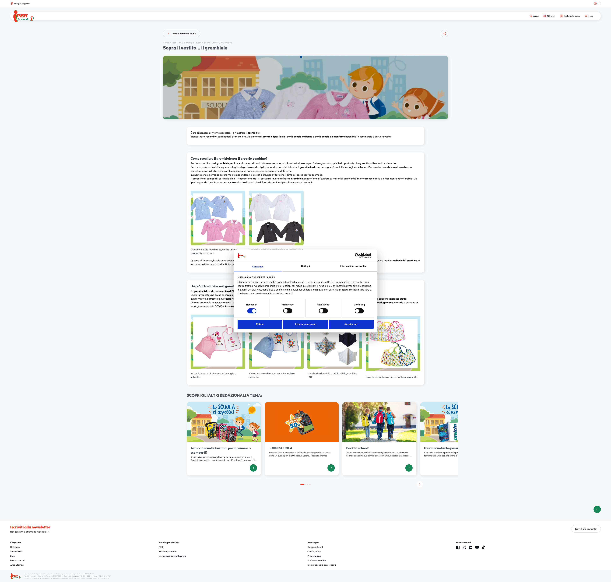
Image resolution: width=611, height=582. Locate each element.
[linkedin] (471, 547)
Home (166, 42)
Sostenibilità (16, 551)
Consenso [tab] (257, 266)
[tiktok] (483, 547)
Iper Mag (177, 42)
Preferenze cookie (316, 560)
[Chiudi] (443, 46)
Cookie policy (314, 551)
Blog (12, 555)
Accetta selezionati (305, 324)
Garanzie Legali (315, 547)
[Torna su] (597, 509)
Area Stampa (17, 564)
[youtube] (477, 547)
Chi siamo (15, 547)
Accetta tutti (351, 324)
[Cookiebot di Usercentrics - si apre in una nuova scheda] (360, 255)
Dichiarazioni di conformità (172, 555)
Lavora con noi (17, 560)
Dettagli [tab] (305, 266)
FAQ (161, 547)
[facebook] (458, 547)
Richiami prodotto (167, 551)
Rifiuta (259, 324)
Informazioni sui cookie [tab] (353, 266)
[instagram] (464, 547)
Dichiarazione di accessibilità (321, 564)
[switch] (287, 310)
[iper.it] (23, 16)
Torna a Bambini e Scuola (183, 33)
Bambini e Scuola (192, 42)
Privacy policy (314, 555)
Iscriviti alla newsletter (586, 528)
